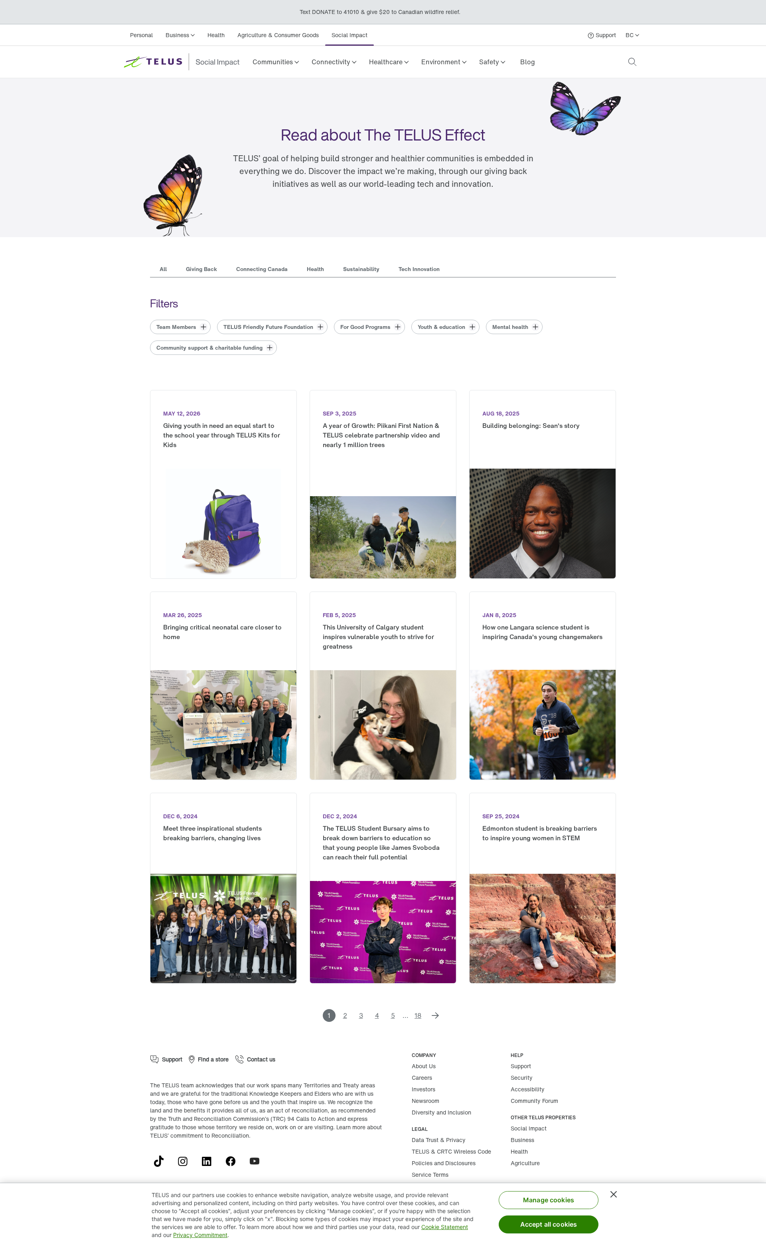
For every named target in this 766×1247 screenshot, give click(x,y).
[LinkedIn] (210, 1161)
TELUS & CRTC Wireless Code (451, 1151)
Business (522, 1140)
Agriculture (525, 1163)
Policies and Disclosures (444, 1163)
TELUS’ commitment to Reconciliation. (200, 1135)
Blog (527, 62)
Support (521, 1066)
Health (216, 35)
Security (522, 1077)
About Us (424, 1066)
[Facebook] (234, 1161)
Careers (422, 1077)
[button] (276, 62)
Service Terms (430, 1174)
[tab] (163, 270)
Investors (423, 1089)
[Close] (613, 1194)
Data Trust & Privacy (439, 1140)
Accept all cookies (548, 1224)
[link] (527, 62)
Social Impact (349, 35)
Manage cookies (548, 1200)
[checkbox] (180, 327)
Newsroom (425, 1101)
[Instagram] (186, 1161)
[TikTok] (162, 1161)
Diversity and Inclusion (441, 1112)
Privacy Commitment (200, 1234)
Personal (141, 35)
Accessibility (528, 1089)
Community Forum (534, 1101)
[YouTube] (258, 1161)
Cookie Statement (444, 1226)
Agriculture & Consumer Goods (278, 35)
